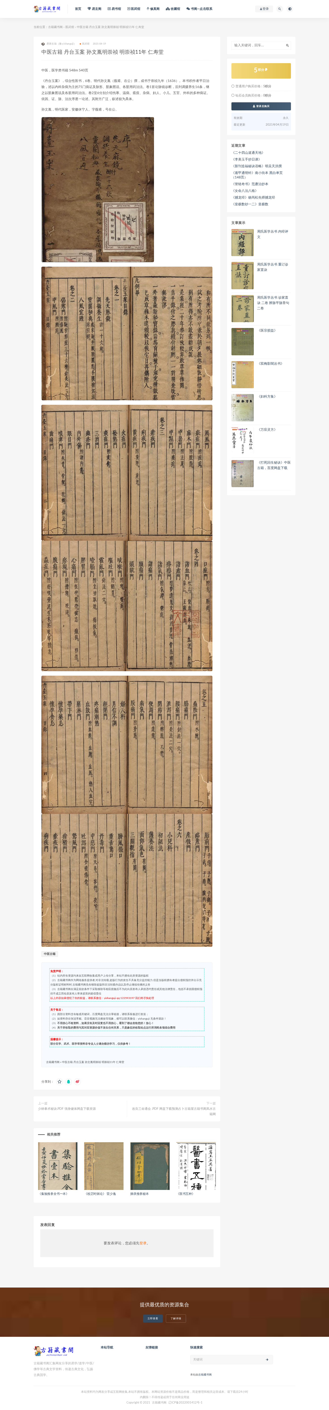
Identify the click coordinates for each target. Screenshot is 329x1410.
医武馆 (69, 27)
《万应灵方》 (267, 429)
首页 (78, 9)
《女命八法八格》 (244, 191)
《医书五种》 (185, 1194)
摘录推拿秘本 (139, 1194)
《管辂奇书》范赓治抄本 (249, 184)
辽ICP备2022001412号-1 (185, 1402)
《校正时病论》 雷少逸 (100, 1194)
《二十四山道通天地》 (248, 152)
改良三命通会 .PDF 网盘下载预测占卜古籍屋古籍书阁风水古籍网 (174, 1111)
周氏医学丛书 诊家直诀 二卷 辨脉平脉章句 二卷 (273, 303)
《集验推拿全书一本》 (53, 1194)
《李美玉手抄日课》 (246, 159)
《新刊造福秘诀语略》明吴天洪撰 (256, 166)
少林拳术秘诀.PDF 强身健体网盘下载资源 (67, 1108)
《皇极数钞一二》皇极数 (249, 204)
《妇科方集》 (267, 396)
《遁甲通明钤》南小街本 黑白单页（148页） (257, 175)
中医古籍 (50, 954)
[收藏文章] (59, 1081)
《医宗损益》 (267, 330)
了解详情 (176, 1318)
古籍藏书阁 (55, 27)
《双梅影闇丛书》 (270, 363)
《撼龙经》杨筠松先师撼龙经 (253, 197)
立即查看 (152, 1318)
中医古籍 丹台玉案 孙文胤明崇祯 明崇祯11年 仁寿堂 (93, 1062)
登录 (143, 1243)
